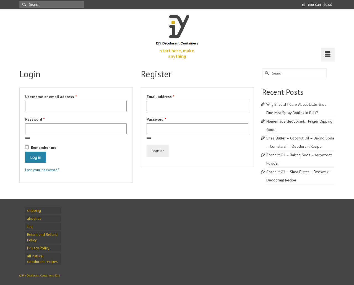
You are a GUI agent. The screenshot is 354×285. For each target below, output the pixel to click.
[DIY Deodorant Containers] (177, 28)
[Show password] (27, 138)
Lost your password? (42, 169)
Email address (168, 96)
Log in (35, 157)
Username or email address (58, 96)
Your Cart (319, 4)
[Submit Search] (23, 4)
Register (158, 151)
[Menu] (328, 55)
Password (42, 119)
